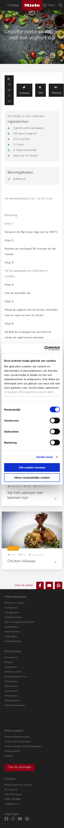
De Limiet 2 (11, 790)
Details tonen (44, 456)
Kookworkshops (13, 641)
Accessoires (11, 657)
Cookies (9, 756)
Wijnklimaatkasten (15, 705)
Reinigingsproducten (16, 676)
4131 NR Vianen (13, 794)
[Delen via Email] (49, 585)
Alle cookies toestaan (32, 467)
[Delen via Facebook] (40, 585)
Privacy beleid (12, 751)
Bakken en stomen (15, 603)
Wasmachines (12, 632)
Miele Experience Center (18, 785)
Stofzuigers (11, 636)
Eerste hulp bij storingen (18, 741)
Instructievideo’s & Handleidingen (23, 746)
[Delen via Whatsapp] (58, 585)
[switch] (55, 420)
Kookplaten (11, 608)
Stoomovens (11, 686)
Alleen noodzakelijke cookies (32, 477)
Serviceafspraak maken (17, 737)
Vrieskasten (11, 696)
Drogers (9, 662)
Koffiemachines (13, 617)
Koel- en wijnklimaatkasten (19, 622)
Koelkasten (11, 667)
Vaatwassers (11, 627)
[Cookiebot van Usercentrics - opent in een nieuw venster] (45, 348)
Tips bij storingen (19, 767)
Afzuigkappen (12, 612)
